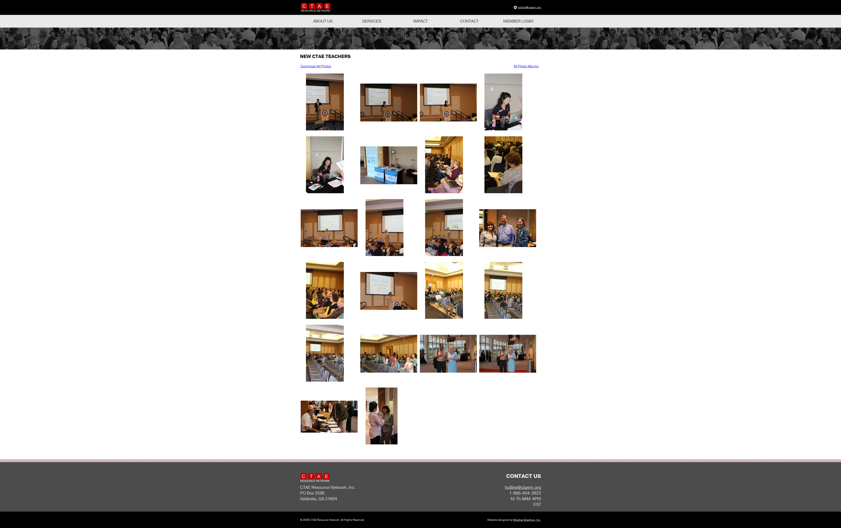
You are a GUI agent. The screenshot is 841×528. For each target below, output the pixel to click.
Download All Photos (315, 66)
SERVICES (371, 21)
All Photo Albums (526, 66)
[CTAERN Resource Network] (316, 11)
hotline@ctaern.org (529, 7)
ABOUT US (323, 21)
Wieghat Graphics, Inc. (527, 520)
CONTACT (469, 21)
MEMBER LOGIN (518, 21)
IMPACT (420, 21)
